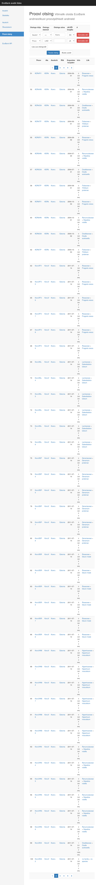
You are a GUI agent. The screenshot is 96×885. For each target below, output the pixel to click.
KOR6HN (38, 217)
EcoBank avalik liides (12, 2)
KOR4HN (38, 89)
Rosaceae (86, 73)
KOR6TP (38, 249)
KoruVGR (38, 554)
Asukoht (5, 22)
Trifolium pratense (85, 125)
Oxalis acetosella (86, 108)
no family (85, 859)
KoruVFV (38, 265)
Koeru (53, 73)
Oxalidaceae (86, 105)
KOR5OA (38, 169)
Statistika (5, 15)
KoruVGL (38, 362)
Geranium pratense (85, 461)
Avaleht (5, 10)
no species (87, 860)
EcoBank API (7, 43)
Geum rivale (86, 556)
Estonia (62, 73)
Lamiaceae (86, 362)
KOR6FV (38, 201)
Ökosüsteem (7, 27)
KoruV (46, 265)
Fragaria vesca (87, 75)
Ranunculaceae (88, 89)
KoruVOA (38, 843)
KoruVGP (38, 458)
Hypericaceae (87, 650)
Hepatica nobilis (86, 92)
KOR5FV (38, 137)
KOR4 (46, 73)
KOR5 (46, 137)
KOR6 (46, 201)
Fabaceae (86, 121)
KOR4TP (38, 121)
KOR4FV (38, 73)
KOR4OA (38, 105)
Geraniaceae (87, 458)
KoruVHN (38, 746)
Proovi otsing (7, 34)
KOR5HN (38, 153)
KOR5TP (38, 185)
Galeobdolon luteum (87, 365)
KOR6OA (38, 233)
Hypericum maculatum (86, 654)
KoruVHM (38, 650)
